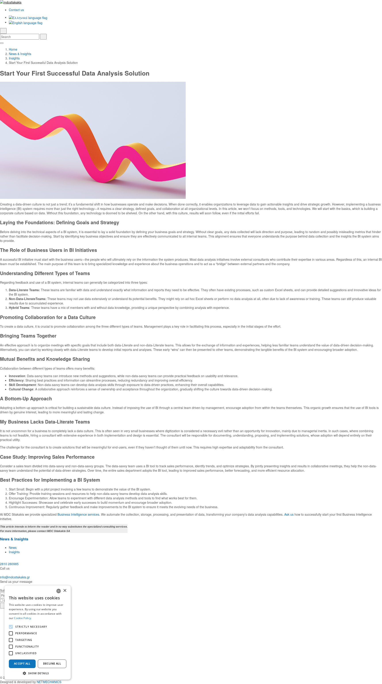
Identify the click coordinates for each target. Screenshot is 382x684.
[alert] (37, 632)
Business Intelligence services (78, 514)
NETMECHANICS (49, 682)
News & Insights (20, 53)
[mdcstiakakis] (191, 2)
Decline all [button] (52, 663)
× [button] (64, 590)
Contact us (16, 10)
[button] (37, 673)
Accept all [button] (22, 663)
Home (13, 49)
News (13, 547)
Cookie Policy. (23, 618)
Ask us (289, 514)
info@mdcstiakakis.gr (15, 577)
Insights (14, 58)
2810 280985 (9, 564)
